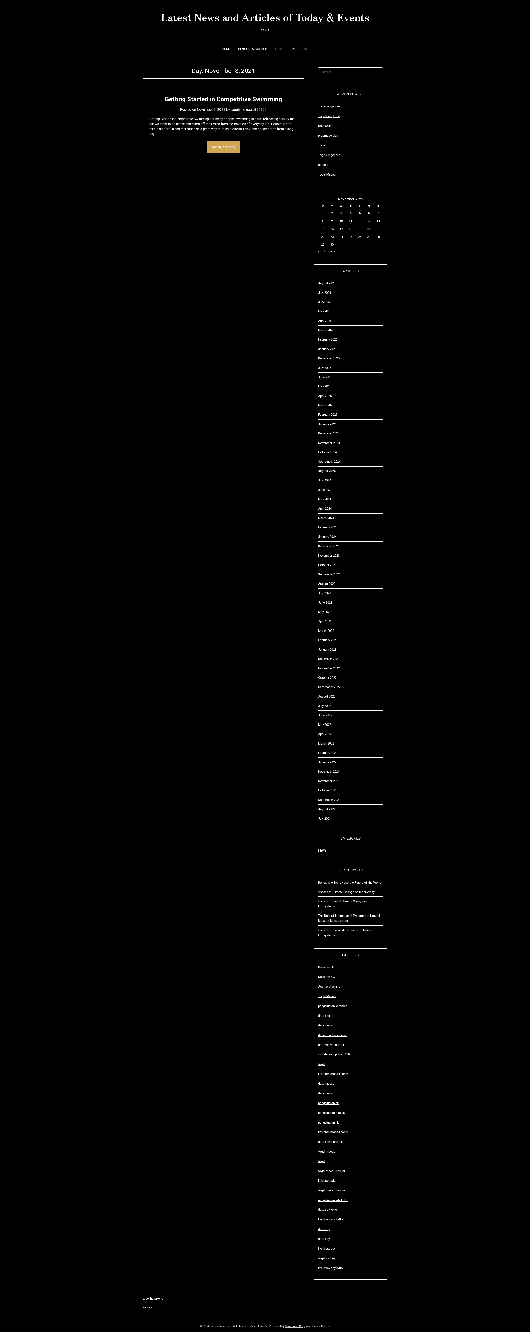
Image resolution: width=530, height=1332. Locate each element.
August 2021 (326, 809)
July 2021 (324, 819)
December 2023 (329, 546)
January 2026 (327, 349)
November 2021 (329, 781)
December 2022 (329, 659)
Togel (280, 49)
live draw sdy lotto (330, 1268)
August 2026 (326, 283)
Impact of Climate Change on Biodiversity (346, 892)
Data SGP (324, 126)
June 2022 (325, 715)
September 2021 (329, 800)
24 (341, 237)
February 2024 (327, 527)
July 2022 (324, 706)
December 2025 (329, 358)
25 (350, 237)
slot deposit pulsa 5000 (334, 1054)
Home (226, 49)
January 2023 (327, 649)
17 (341, 229)
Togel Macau (327, 174)
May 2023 (324, 612)
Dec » (331, 251)
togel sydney (326, 1258)
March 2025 (326, 405)
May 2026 (324, 311)
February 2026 (327, 339)
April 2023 (325, 621)
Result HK (300, 49)
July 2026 (324, 293)
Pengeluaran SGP (252, 49)
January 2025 (327, 424)
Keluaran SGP (327, 977)
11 (350, 221)
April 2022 (325, 734)
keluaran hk (150, 1307)
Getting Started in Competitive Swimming (223, 99)
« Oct (321, 251)
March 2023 (326, 631)
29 (322, 245)
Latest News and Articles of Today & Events (265, 17)
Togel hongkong (329, 116)
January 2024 (327, 537)
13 (369, 221)
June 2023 (325, 602)
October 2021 (327, 790)
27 (369, 237)
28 (378, 237)
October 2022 (327, 678)
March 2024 (326, 518)
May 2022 (324, 725)
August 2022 (326, 696)
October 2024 (327, 452)
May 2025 (324, 386)
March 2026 (326, 330)
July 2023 (324, 593)
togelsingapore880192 (249, 109)
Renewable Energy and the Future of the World (349, 882)
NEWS (322, 850)
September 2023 (329, 574)
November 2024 (329, 443)
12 (359, 221)
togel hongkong (153, 1298)
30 (332, 245)
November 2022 (329, 668)
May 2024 (324, 499)
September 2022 (329, 687)
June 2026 (325, 302)
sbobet (323, 165)
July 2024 (324, 480)
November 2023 (329, 555)
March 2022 (326, 743)
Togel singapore (329, 106)
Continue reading (223, 147)
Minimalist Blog (295, 1326)
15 (322, 229)
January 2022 (327, 762)
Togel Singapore (329, 155)
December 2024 (329, 433)
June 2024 (325, 490)
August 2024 (326, 471)
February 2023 (327, 640)
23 (332, 237)
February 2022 (327, 753)
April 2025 (325, 396)
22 (322, 237)
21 (378, 229)
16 (332, 229)
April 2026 (325, 321)
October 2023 (327, 565)
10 (341, 221)
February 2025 (327, 414)
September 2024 (329, 461)
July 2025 (324, 368)
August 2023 (326, 584)
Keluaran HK (326, 967)
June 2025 (325, 377)
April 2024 (325, 508)
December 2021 (329, 772)
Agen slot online (329, 986)
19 (359, 229)
